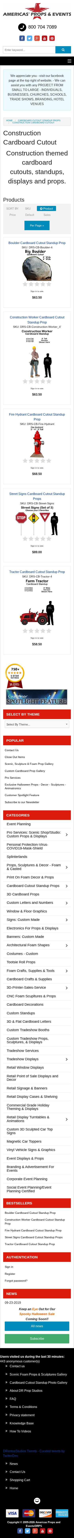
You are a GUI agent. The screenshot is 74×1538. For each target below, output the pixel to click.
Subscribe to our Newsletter (22, 802)
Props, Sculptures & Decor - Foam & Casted (34, 867)
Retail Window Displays (25, 1067)
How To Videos (20, 1431)
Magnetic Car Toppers (24, 1141)
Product (47, 208)
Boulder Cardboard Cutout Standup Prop (37, 243)
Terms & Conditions (23, 1407)
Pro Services (13, 777)
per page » (37, 225)
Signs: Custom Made (23, 920)
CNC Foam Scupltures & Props (31, 996)
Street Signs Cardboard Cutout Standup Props (34, 1237)
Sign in (9, 1266)
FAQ (13, 1399)
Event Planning (19, 824)
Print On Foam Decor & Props (30, 877)
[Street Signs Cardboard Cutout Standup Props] (37, 520)
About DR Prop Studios (26, 1390)
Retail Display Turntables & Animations (28, 1119)
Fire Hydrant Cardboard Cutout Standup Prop (33, 1230)
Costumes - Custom (22, 954)
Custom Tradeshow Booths (28, 1030)
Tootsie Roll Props (21, 962)
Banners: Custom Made (25, 937)
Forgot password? (16, 1280)
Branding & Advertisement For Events (30, 1168)
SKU (28, 208)
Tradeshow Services (23, 1051)
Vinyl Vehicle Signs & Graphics (31, 1150)
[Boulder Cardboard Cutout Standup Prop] (37, 265)
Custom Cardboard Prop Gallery (25, 770)
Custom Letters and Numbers (30, 903)
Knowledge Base (22, 1423)
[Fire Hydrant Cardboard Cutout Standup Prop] (37, 441)
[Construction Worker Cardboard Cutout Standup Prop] (37, 353)
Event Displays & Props (25, 1158)
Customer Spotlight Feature (22, 795)
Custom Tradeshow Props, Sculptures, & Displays (28, 1040)
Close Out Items (15, 757)
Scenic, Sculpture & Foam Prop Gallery (29, 763)
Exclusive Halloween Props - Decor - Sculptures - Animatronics (35, 786)
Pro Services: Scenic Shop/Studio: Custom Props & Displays (34, 834)
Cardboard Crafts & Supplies (29, 979)
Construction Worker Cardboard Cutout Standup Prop (35, 1221)
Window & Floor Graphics (27, 911)
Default (29, 215)
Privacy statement (22, 1415)
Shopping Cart (20, 1480)
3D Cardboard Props (23, 894)
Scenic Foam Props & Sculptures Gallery (38, 1374)
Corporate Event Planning (27, 1179)
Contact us (17, 1366)
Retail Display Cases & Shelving (32, 1096)
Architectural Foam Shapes (28, 945)
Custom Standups (21, 1013)
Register (10, 1273)
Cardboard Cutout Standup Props (39, 120)
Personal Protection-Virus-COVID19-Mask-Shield (27, 846)
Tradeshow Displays (22, 1059)
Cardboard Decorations (25, 1004)
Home (9, 120)
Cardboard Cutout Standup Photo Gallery (38, 1382)
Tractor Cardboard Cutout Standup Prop (37, 572)
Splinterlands (17, 857)
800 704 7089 (42, 27)
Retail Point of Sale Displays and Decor (32, 1078)
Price (12, 215)
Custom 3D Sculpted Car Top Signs (30, 1131)
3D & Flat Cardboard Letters (29, 1021)
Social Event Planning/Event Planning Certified (29, 1189)
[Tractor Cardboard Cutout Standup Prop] (37, 603)
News (14, 1463)
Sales (47, 215)
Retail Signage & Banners (27, 1088)
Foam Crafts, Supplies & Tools (30, 971)
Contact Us (12, 750)
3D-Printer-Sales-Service (26, 987)
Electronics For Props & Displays (32, 928)
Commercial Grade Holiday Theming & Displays (28, 1107)
